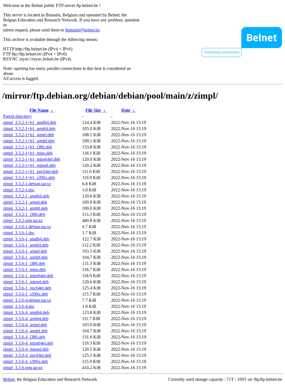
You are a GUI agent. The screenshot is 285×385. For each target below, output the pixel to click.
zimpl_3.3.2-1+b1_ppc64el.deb (30, 171)
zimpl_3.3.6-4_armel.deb (25, 324)
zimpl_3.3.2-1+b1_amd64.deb (29, 122)
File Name (39, 110)
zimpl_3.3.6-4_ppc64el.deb (27, 355)
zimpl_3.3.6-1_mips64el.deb (28, 275)
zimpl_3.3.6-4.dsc (19, 306)
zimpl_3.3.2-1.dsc (19, 189)
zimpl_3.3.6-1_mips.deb (24, 269)
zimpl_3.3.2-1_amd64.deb (26, 196)
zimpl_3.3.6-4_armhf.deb (25, 330)
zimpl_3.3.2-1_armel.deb (25, 202)
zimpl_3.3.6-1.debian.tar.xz (27, 226)
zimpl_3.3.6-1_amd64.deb (26, 239)
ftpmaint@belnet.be (82, 30)
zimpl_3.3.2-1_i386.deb (24, 214)
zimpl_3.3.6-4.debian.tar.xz (27, 300)
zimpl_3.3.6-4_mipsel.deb (26, 349)
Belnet (8, 379)
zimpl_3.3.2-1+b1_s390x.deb (29, 177)
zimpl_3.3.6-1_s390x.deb (25, 294)
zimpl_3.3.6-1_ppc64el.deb (27, 288)
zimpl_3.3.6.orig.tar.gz (23, 367)
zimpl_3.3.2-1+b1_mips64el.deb (31, 159)
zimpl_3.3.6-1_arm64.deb (25, 245)
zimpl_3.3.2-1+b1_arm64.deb (29, 128)
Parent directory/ (17, 116)
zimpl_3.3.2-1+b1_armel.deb (28, 134)
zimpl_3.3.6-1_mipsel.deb (26, 281)
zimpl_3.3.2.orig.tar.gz (23, 220)
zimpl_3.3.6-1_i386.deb (24, 263)
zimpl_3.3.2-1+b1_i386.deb (27, 147)
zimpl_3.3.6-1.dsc (19, 232)
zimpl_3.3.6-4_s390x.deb (25, 361)
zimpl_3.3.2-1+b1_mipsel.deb (29, 165)
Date (125, 110)
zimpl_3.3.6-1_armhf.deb (25, 257)
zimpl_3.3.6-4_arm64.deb (25, 318)
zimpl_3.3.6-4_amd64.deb (26, 312)
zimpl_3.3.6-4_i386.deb (24, 337)
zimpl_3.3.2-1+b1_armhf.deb (29, 140)
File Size (93, 110)
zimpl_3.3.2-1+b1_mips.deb (28, 153)
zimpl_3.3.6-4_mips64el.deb (28, 343)
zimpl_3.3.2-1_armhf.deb (25, 208)
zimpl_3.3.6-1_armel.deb (25, 251)
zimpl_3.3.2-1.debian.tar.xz (27, 183)
